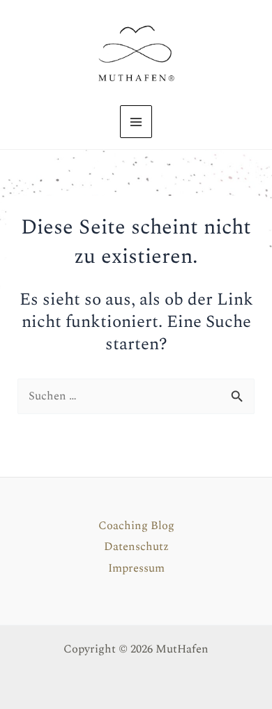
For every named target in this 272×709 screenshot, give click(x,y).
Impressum (136, 568)
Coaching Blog (136, 526)
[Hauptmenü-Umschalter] (136, 121)
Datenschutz (136, 547)
